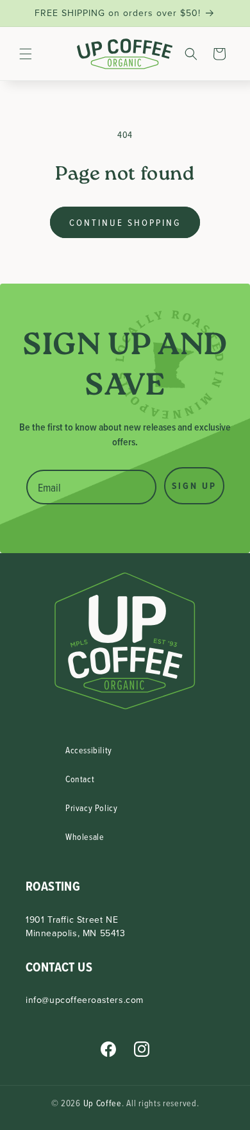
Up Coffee (102, 1103)
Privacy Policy (91, 807)
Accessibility (88, 750)
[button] (26, 54)
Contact (79, 779)
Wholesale (84, 836)
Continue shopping (125, 222)
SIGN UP (194, 486)
